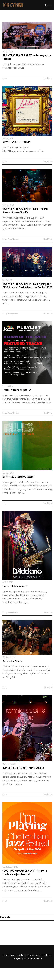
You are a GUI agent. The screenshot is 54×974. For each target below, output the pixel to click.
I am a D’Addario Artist (14, 586)
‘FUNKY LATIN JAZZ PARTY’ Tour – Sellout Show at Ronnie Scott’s (25, 210)
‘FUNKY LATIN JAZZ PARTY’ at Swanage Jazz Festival (26, 57)
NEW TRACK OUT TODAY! (16, 142)
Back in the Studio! (12, 661)
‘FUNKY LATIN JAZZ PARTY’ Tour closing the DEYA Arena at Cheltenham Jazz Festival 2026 (27, 285)
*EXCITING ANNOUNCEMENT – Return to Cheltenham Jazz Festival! (24, 872)
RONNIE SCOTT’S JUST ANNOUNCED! (23, 768)
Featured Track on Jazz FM (16, 390)
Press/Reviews (13, 239)
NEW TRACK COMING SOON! (18, 477)
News (4, 78)
